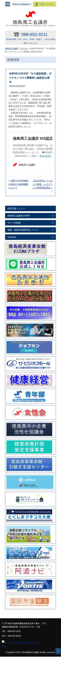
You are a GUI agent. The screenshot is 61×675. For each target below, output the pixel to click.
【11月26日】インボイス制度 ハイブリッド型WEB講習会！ (42, 184)
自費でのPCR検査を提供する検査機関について (18, 184)
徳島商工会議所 (30, 23)
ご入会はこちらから (46, 4)
